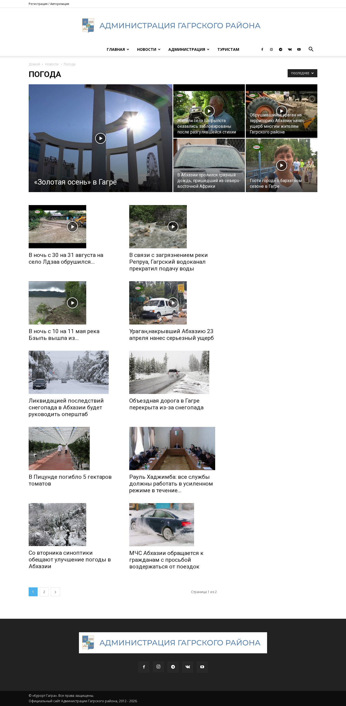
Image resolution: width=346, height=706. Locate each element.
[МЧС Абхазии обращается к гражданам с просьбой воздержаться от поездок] (173, 524)
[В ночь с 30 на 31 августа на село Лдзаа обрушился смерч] (72, 226)
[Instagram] (271, 49)
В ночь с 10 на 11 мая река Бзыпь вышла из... (64, 334)
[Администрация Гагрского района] (173, 25)
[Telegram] (281, 49)
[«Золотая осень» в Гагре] (100, 146)
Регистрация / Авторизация (49, 4)
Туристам (228, 49)
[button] (310, 49)
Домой (34, 64)
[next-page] (55, 591)
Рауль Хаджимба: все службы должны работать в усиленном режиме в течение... (171, 484)
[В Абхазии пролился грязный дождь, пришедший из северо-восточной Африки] (209, 165)
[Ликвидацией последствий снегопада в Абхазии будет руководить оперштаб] (72, 372)
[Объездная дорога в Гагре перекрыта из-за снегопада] (173, 372)
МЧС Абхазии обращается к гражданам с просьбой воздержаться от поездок (166, 560)
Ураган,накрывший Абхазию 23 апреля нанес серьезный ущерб (171, 334)
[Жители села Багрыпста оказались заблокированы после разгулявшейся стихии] (209, 111)
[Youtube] (299, 49)
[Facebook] (262, 49)
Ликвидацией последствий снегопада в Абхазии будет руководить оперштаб (66, 407)
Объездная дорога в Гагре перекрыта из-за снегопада (166, 404)
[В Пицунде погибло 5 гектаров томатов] (72, 448)
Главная (116, 49)
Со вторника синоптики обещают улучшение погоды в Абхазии (70, 560)
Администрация (186, 49)
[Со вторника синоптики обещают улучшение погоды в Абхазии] (72, 524)
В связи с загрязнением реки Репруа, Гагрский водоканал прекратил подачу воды (168, 262)
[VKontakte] (290, 49)
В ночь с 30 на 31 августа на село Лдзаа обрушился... (66, 258)
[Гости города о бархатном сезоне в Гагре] (281, 165)
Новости (146, 49)
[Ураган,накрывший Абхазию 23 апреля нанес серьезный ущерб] (173, 302)
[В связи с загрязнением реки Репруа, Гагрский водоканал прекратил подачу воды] (173, 226)
